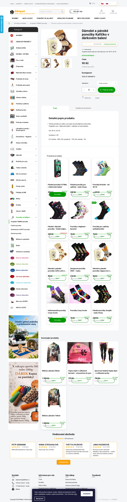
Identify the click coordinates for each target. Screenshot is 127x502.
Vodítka (18, 149)
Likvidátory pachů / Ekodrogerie (22, 129)
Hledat (62, 12)
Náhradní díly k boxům (23, 73)
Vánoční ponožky (16, 233)
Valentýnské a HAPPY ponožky (20, 229)
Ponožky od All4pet (23, 217)
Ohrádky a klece (21, 91)
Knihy (18, 245)
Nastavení (39, 499)
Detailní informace (88, 55)
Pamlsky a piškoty (22, 104)
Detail (80, 194)
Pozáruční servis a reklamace (44, 4)
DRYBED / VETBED (22, 54)
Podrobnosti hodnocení (110, 44)
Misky (18, 199)
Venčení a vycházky (23, 252)
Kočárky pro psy (21, 161)
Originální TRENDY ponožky (19, 221)
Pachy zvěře (20, 186)
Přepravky (19, 66)
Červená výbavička (22, 276)
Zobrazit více (63, 462)
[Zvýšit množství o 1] (93, 90)
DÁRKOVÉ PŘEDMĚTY (23, 42)
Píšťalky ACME (21, 192)
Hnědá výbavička (22, 289)
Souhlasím (86, 494)
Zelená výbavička (22, 264)
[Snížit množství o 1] (84, 90)
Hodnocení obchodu (63, 434)
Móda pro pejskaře (22, 239)
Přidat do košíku (107, 90)
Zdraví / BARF (21, 211)
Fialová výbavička (22, 295)
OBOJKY (19, 155)
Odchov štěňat (21, 97)
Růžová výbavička (22, 258)
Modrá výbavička (22, 270)
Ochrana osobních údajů (72, 485)
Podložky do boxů (22, 79)
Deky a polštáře (21, 116)
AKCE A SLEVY (21, 307)
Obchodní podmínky (71, 482)
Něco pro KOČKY (22, 301)
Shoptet (114, 499)
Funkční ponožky (16, 225)
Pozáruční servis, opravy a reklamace (76, 488)
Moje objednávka (62, 4)
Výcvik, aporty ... (21, 180)
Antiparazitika (21, 48)
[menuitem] (15, 18)
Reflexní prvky (21, 110)
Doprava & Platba (70, 479)
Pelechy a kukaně (22, 122)
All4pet (18, 489)
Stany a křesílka (21, 143)
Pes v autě (20, 60)
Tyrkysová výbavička (23, 283)
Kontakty (19, 4)
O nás (12, 4)
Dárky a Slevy (28, 4)
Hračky (18, 205)
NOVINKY (19, 35)
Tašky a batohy (21, 168)
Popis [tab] (55, 108)
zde (75, 494)
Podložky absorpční (23, 85)
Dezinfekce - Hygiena (23, 137)
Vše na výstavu (21, 174)
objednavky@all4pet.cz (22, 480)
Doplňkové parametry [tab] (83, 108)
